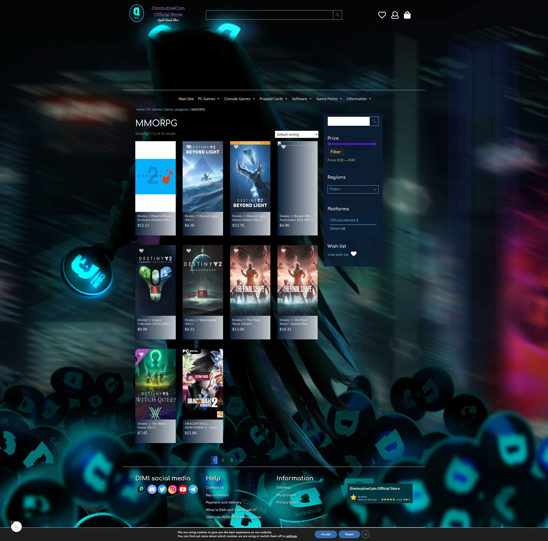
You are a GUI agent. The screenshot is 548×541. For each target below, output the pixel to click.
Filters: (335, 189)
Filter (336, 152)
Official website (342, 220)
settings (291, 536)
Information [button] (357, 98)
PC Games (206, 98)
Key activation (217, 495)
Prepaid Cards (271, 98)
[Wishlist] (382, 16)
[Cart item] (408, 16)
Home (140, 109)
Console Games (237, 98)
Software (299, 98)
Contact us (215, 488)
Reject (349, 534)
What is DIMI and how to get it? (231, 510)
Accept (326, 534)
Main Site (186, 98)
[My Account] (395, 16)
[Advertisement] (256, 58)
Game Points (327, 98)
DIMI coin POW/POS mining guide (233, 517)
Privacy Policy (288, 502)
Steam (335, 229)
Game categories (177, 109)
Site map (284, 488)
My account (286, 495)
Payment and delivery (223, 502)
